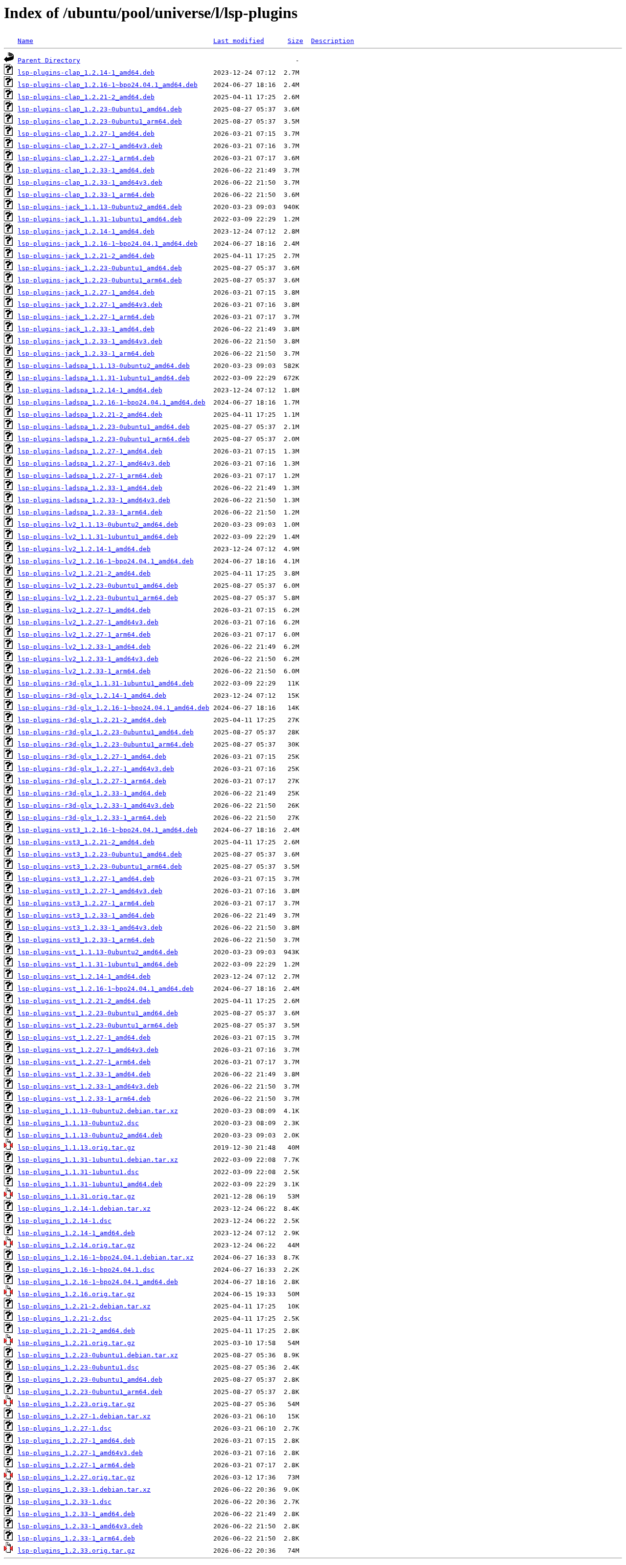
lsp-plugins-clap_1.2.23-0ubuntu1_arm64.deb (100, 121)
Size (295, 40)
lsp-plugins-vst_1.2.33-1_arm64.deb (84, 1098)
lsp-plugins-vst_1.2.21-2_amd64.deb (84, 1001)
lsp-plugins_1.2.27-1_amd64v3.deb (80, 1453)
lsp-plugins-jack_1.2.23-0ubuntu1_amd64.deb (100, 268)
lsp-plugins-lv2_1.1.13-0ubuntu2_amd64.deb (98, 524)
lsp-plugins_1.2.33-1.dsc (65, 1501)
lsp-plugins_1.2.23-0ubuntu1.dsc (78, 1367)
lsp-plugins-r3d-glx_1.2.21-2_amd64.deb (92, 720)
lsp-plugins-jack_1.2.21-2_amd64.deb (86, 255)
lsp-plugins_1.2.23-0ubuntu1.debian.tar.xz (98, 1355)
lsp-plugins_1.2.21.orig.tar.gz (76, 1343)
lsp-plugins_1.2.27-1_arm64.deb (76, 1465)
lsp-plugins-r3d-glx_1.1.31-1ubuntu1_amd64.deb (106, 683)
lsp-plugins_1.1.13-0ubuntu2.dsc (78, 1123)
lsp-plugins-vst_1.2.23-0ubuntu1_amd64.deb (98, 1013)
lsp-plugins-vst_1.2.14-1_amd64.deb (84, 976)
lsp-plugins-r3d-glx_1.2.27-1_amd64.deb (92, 756)
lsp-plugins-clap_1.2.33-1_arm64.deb (86, 194)
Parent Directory (49, 60)
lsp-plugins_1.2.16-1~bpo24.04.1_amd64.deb (98, 1282)
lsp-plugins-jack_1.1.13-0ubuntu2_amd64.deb (100, 207)
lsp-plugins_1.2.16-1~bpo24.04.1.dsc (86, 1269)
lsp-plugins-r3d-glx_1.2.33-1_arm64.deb (92, 817)
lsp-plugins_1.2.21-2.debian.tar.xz (84, 1306)
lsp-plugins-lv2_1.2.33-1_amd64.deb (84, 646)
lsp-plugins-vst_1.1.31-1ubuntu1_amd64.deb (98, 964)
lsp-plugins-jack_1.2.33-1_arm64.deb (86, 353)
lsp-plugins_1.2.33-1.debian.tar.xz (84, 1489)
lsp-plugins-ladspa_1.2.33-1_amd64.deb (90, 488)
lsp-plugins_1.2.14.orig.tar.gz (76, 1245)
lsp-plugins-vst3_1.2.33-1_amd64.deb (86, 915)
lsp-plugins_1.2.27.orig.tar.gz (76, 1477)
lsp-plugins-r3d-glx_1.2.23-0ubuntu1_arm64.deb (106, 744)
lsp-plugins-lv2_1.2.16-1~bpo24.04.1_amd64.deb (106, 561)
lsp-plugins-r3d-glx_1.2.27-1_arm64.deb (92, 781)
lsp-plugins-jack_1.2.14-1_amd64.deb (86, 231)
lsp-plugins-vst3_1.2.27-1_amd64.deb (86, 878)
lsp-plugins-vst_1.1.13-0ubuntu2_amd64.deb (98, 952)
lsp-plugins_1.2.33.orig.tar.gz (76, 1550)
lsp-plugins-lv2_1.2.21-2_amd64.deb (84, 573)
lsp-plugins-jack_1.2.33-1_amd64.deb (86, 329)
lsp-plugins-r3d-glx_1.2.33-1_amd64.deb (92, 793)
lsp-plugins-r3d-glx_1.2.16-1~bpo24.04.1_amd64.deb (113, 707)
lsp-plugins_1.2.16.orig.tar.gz (76, 1294)
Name (25, 40)
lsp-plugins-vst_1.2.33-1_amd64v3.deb (88, 1086)
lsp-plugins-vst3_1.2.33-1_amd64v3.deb (90, 927)
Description (332, 40)
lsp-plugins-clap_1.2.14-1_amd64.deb (86, 72)
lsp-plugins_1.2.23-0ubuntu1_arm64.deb (90, 1391)
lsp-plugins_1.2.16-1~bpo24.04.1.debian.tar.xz (106, 1257)
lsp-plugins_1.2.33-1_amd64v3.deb (80, 1526)
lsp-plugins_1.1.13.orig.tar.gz (76, 1147)
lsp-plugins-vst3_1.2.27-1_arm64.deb (86, 903)
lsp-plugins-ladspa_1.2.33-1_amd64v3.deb (94, 500)
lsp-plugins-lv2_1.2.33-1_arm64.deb (84, 671)
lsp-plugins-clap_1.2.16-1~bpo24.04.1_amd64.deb (108, 84)
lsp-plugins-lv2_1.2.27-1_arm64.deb (84, 634)
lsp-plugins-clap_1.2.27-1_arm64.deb (86, 158)
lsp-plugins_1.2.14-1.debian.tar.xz (84, 1208)
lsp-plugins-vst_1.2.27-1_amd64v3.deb (88, 1049)
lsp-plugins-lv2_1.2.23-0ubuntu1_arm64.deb (98, 597)
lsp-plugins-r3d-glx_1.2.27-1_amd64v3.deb (96, 768)
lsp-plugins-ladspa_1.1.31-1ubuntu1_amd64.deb (104, 378)
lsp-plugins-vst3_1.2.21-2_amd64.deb (86, 842)
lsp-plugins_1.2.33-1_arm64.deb (76, 1538)
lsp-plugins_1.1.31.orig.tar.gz (76, 1196)
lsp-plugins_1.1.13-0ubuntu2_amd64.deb (90, 1135)
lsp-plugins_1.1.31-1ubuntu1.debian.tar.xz (98, 1159)
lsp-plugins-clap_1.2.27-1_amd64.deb (86, 133)
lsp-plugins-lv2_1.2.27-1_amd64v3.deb (88, 622)
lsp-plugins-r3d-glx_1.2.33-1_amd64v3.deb (96, 805)
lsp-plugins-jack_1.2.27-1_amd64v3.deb (90, 304)
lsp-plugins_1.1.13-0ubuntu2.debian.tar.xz (98, 1111)
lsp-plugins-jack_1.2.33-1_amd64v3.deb (90, 341)
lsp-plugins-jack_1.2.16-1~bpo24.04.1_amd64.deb (108, 243)
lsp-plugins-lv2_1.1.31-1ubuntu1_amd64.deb (98, 536)
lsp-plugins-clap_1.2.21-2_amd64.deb (86, 97)
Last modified (238, 40)
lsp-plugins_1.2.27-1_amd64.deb (76, 1440)
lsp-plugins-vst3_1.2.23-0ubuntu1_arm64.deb (100, 866)
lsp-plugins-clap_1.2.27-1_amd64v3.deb (90, 146)
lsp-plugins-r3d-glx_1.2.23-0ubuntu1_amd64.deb (106, 732)
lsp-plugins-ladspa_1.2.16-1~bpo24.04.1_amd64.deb (111, 402)
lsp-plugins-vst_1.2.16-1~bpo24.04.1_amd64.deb (106, 988)
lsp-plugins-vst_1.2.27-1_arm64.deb (84, 1062)
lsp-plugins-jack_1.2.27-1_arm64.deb (86, 317)
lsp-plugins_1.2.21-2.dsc (65, 1318)
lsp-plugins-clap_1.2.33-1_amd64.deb (86, 170)
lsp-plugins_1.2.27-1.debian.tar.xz (84, 1416)
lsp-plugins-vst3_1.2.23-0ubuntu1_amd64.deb (100, 854)
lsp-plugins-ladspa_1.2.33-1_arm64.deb (90, 512)
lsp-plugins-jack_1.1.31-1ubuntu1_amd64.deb (100, 219)
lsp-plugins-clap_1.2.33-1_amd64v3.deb (90, 182)
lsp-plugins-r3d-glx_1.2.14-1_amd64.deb (92, 695)
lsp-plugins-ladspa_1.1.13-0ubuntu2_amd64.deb (104, 365)
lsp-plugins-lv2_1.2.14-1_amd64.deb (84, 549)
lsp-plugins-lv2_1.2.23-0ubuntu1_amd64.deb (98, 585)
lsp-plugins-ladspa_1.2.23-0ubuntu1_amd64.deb (104, 426)
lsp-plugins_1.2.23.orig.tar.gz (76, 1404)
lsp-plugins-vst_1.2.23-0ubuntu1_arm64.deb (98, 1025)
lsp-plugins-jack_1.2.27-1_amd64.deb (86, 292)
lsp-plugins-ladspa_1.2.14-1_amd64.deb (90, 390)
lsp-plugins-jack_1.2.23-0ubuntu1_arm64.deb (100, 280)
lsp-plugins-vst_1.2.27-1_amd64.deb (84, 1037)
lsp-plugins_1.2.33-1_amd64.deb (76, 1514)
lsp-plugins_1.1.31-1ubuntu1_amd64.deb (90, 1184)
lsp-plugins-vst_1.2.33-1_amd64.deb (84, 1074)
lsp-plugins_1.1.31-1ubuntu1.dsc (78, 1172)
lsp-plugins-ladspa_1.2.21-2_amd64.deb (90, 414)
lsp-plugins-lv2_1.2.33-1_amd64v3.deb (88, 659)
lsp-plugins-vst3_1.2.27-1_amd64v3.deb (90, 891)
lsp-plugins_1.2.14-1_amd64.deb (76, 1233)
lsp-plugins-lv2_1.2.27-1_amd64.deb (84, 610)
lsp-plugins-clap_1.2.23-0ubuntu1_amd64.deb (100, 109)
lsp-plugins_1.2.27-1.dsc (65, 1428)
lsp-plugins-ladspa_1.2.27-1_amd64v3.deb (94, 463)
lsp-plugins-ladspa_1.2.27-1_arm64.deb (90, 475)
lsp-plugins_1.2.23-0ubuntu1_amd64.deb (90, 1379)
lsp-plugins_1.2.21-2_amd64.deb (76, 1330)
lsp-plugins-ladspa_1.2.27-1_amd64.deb (90, 451)
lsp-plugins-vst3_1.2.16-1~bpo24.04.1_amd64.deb (108, 830)
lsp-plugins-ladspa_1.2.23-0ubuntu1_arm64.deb (104, 439)
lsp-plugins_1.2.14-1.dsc (65, 1220)
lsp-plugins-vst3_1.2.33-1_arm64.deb (86, 939)
